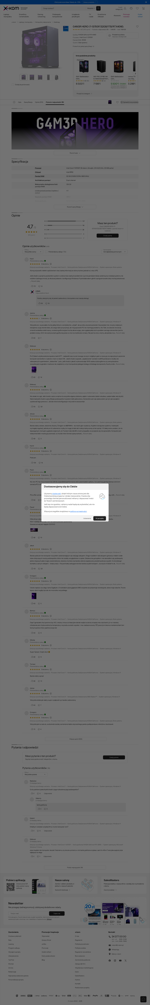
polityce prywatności (78, 511)
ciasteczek (56, 493)
